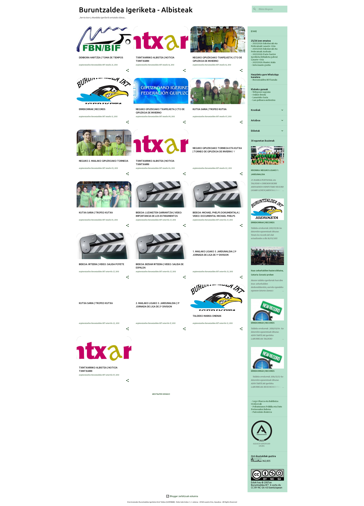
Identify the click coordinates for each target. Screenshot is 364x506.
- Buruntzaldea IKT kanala (264, 80)
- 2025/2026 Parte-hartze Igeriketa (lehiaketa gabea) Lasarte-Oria (264, 57)
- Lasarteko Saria (259, 97)
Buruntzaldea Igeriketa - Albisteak (136, 10)
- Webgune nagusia (260, 92)
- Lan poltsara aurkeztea (263, 100)
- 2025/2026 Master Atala (263, 62)
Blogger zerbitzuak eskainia (183, 496)
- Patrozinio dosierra (261, 412)
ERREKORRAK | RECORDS (262, 222)
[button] (127, 70)
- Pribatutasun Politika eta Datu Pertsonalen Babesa (266, 408)
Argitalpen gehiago (161, 394)
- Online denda (258, 94)
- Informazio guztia (261, 65)
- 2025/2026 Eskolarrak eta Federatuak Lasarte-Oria (264, 44)
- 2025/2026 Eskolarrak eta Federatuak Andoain (264, 50)
